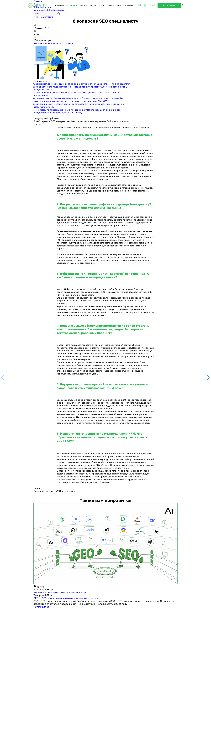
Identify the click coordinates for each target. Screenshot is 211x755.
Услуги (102, 5)
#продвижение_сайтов (59, 43)
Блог (110, 5)
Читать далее (41, 606)
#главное (38, 43)
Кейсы (83, 5)
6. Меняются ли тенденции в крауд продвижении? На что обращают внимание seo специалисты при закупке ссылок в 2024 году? (76, 111)
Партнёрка (128, 5)
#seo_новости (77, 592)
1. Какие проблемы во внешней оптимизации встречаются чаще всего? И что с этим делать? (82, 84)
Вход (152, 5)
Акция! (73, 5)
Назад (37, 488)
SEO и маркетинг (43, 17)
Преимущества (61, 5)
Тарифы (92, 5)
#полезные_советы (57, 592)
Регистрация (169, 5)
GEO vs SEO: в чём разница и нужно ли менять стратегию (66, 598)
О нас (119, 5)
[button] (208, 377)
